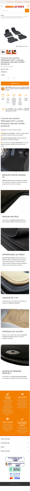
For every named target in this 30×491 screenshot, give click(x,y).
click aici (27, 109)
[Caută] (27, 10)
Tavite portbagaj (18, 1)
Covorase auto (10, 1)
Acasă (2, 15)
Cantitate (3, 75)
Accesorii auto (27, 1)
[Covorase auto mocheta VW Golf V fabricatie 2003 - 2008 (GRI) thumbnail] (8, 51)
